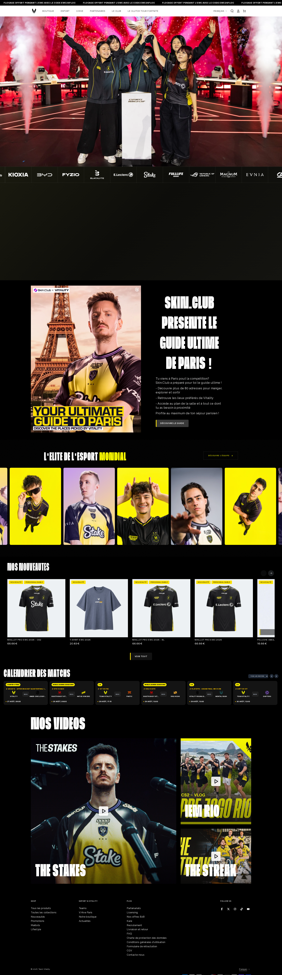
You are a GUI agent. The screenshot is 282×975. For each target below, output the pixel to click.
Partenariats (134, 908)
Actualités (85, 921)
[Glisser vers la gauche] (264, 573)
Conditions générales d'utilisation (146, 942)
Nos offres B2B (136, 916)
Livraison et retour (137, 929)
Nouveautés (38, 916)
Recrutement (134, 925)
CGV (129, 950)
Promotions (37, 921)
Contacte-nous (135, 954)
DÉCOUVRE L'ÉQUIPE (219, 456)
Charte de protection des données (147, 938)
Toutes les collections (43, 912)
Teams (83, 908)
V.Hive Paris (85, 912)
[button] (232, 11)
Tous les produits (41, 908)
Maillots (35, 925)
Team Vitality (44, 969)
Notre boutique (87, 916)
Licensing (132, 912)
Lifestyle (36, 929)
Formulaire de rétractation (142, 946)
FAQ (129, 933)
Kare (129, 921)
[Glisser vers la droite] (271, 573)
